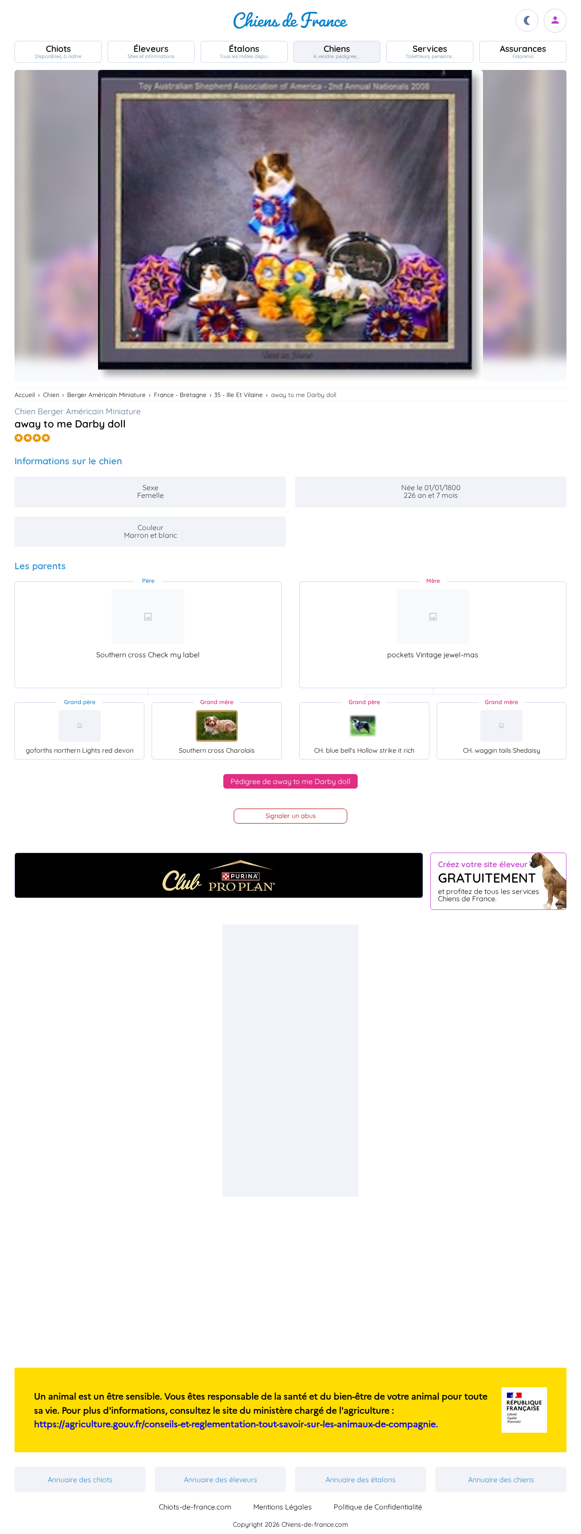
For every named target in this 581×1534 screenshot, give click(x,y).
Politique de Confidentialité (378, 1506)
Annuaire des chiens (501, 1479)
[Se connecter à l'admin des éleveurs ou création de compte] (555, 21)
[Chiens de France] (290, 20)
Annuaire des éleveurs (220, 1479)
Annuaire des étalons (360, 1479)
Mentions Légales (282, 1506)
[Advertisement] (290, 1060)
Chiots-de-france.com (195, 1506)
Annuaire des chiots (80, 1479)
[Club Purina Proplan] (219, 875)
